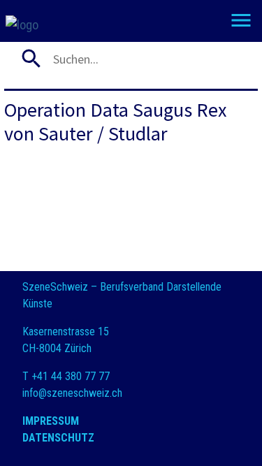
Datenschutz (58, 437)
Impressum (50, 421)
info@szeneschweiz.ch (72, 393)
